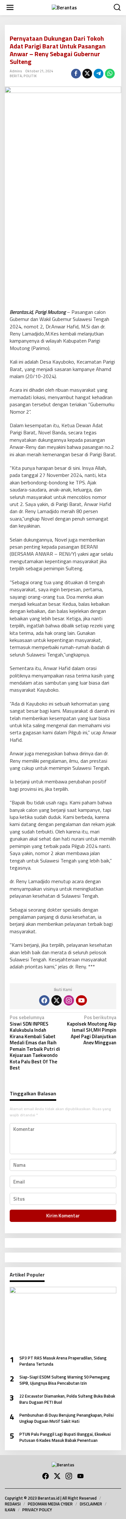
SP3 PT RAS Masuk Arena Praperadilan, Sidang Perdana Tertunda (63, 1361)
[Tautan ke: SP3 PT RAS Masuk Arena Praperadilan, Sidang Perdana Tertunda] (63, 1318)
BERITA (16, 75)
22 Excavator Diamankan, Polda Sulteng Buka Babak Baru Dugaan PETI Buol (67, 1399)
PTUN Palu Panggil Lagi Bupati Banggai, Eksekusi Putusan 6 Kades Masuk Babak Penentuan (65, 1437)
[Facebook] (44, 1000)
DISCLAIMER (91, 1504)
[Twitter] (56, 1000)
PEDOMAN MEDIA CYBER (50, 1504)
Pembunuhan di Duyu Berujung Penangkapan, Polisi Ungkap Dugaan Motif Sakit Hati (66, 1418)
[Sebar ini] (76, 73)
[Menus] (10, 7)
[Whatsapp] (110, 73)
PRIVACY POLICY (37, 1509)
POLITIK (30, 75)
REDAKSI (13, 1504)
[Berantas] (64, 7)
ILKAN (10, 1509)
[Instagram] (69, 1000)
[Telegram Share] (98, 73)
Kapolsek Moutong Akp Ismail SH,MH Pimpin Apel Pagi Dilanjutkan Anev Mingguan (91, 1030)
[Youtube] (81, 1000)
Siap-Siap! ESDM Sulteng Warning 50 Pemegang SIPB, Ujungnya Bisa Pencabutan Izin (64, 1380)
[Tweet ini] (87, 73)
